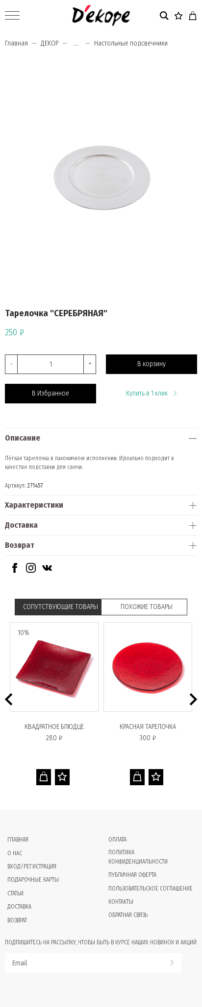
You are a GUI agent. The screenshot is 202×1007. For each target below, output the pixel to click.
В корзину (151, 364)
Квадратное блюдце (54, 727)
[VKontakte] (47, 570)
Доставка (21, 525)
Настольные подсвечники (131, 43)
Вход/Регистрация (31, 866)
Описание (22, 438)
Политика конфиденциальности (138, 857)
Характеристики (34, 505)
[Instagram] (31, 570)
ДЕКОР (49, 43)
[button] (8, 699)
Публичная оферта (132, 874)
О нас (14, 853)
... (76, 43)
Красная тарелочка (148, 727)
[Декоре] (100, 15)
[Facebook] (15, 570)
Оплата (117, 839)
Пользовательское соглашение (150, 888)
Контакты (120, 901)
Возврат (19, 545)
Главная (16, 43)
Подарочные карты (33, 879)
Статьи (15, 893)
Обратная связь (128, 915)
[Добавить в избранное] (62, 777)
